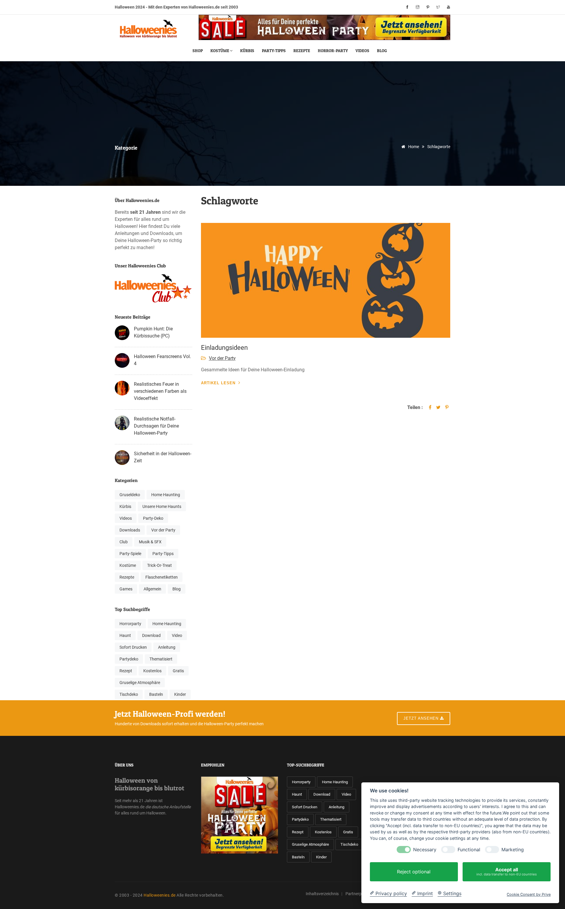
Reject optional (414, 872)
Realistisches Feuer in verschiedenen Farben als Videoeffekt (160, 391)
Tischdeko (128, 694)
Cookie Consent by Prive (529, 894)
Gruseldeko (129, 494)
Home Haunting (165, 494)
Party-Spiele (130, 553)
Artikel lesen (218, 383)
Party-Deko (153, 518)
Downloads (129, 530)
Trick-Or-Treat (159, 565)
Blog (382, 50)
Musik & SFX (150, 541)
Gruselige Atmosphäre (139, 682)
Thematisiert (160, 659)
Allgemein (152, 589)
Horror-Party (333, 50)
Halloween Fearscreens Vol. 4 (162, 360)
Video (177, 635)
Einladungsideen (224, 347)
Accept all (506, 871)
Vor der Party (163, 530)
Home (413, 146)
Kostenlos (152, 670)
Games (125, 589)
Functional (469, 849)
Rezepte (301, 50)
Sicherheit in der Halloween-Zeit (162, 457)
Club (123, 541)
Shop (197, 50)
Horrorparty (130, 623)
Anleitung (166, 647)
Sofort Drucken (133, 647)
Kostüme (219, 50)
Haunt (125, 635)
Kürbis (247, 50)
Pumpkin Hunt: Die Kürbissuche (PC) (153, 332)
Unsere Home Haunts (161, 506)
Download (151, 635)
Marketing (512, 849)
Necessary (424, 849)
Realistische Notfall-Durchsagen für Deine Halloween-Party (156, 426)
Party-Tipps (274, 50)
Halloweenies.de (160, 895)
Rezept (125, 670)
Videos (362, 50)
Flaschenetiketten (161, 577)
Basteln (156, 694)
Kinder (180, 694)
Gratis (178, 670)
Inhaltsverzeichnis (322, 893)
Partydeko (128, 659)
